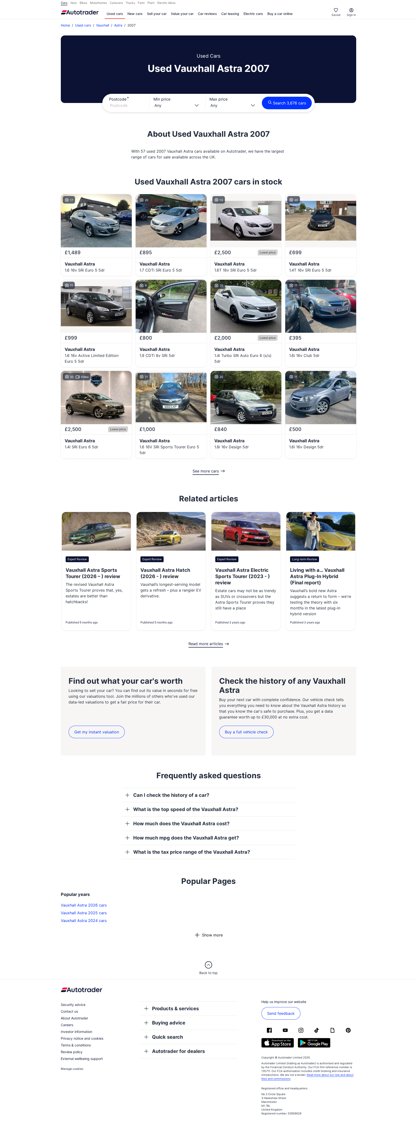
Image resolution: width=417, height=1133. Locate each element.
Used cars (115, 14)
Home (65, 25)
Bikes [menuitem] (83, 3)
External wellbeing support (82, 1059)
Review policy (72, 1052)
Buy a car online (279, 14)
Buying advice (168, 1023)
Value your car (182, 14)
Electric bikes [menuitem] (166, 3)
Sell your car (157, 14)
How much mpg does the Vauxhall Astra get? (186, 838)
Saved (336, 15)
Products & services (175, 1008)
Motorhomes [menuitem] (98, 3)
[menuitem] (115, 14)
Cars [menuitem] (64, 3)
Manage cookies (72, 1069)
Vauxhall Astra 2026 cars (84, 905)
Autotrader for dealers (178, 1051)
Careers (67, 1025)
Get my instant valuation (96, 732)
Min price (161, 99)
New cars (135, 14)
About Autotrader (74, 1018)
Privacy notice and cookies (82, 1038)
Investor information (76, 1032)
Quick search (167, 1037)
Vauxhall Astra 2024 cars (84, 920)
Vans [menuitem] (73, 3)
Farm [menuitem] (141, 3)
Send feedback (281, 1013)
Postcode (117, 99)
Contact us (69, 1011)
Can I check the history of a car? (171, 795)
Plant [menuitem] (150, 3)
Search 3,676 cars (289, 103)
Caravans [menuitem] (116, 3)
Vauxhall (102, 25)
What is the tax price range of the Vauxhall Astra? (191, 852)
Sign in (351, 15)
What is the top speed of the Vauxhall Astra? (185, 809)
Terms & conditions (76, 1045)
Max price (218, 99)
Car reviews (207, 14)
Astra (118, 25)
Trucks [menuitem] (130, 3)
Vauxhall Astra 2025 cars (84, 912)
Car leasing (230, 14)
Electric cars (253, 14)
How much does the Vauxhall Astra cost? (181, 823)
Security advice (73, 1005)
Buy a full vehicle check (246, 732)
